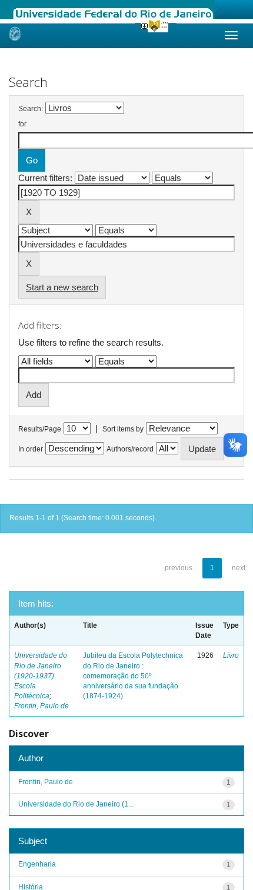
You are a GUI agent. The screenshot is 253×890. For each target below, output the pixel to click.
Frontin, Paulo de (41, 706)
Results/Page (39, 429)
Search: (30, 109)
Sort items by (123, 429)
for (22, 124)
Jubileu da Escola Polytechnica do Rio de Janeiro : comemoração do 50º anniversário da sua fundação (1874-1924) (133, 675)
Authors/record (130, 449)
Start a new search (62, 287)
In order (30, 449)
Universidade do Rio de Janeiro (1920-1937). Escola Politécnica (40, 675)
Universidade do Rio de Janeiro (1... (76, 804)
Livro (231, 655)
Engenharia (37, 864)
